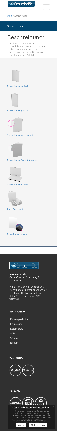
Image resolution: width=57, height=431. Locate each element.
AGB (12, 333)
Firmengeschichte (19, 319)
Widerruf (14, 338)
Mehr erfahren (38, 425)
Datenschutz (16, 328)
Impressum (16, 324)
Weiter (21, 425)
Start (9, 15)
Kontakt (14, 343)
